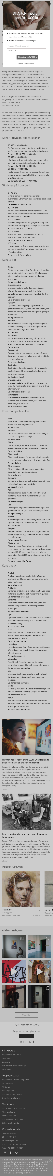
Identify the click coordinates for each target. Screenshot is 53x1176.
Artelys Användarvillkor (26, 63)
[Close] (46, 4)
